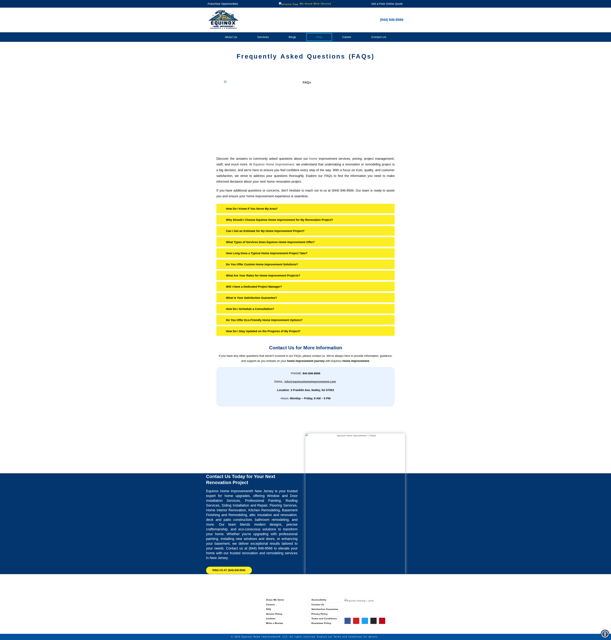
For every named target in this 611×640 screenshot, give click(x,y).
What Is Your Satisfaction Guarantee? (251, 297)
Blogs (292, 37)
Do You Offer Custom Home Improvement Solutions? (262, 264)
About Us (231, 37)
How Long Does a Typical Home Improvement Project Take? (266, 253)
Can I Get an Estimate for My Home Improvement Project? (265, 231)
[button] (305, 209)
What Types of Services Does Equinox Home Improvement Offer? (270, 242)
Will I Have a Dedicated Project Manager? (254, 286)
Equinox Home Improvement (273, 164)
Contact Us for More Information (305, 347)
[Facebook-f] (347, 621)
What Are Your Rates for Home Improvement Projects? (263, 275)
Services (263, 37)
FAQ (319, 37)
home (313, 158)
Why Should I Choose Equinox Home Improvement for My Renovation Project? (279, 219)
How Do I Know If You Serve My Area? (251, 208)
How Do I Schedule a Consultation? (250, 309)
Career (346, 37)
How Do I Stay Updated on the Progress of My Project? (263, 331)
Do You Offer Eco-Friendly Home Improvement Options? (264, 320)
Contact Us (378, 37)
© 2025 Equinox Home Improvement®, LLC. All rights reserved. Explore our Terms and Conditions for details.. (305, 637)
